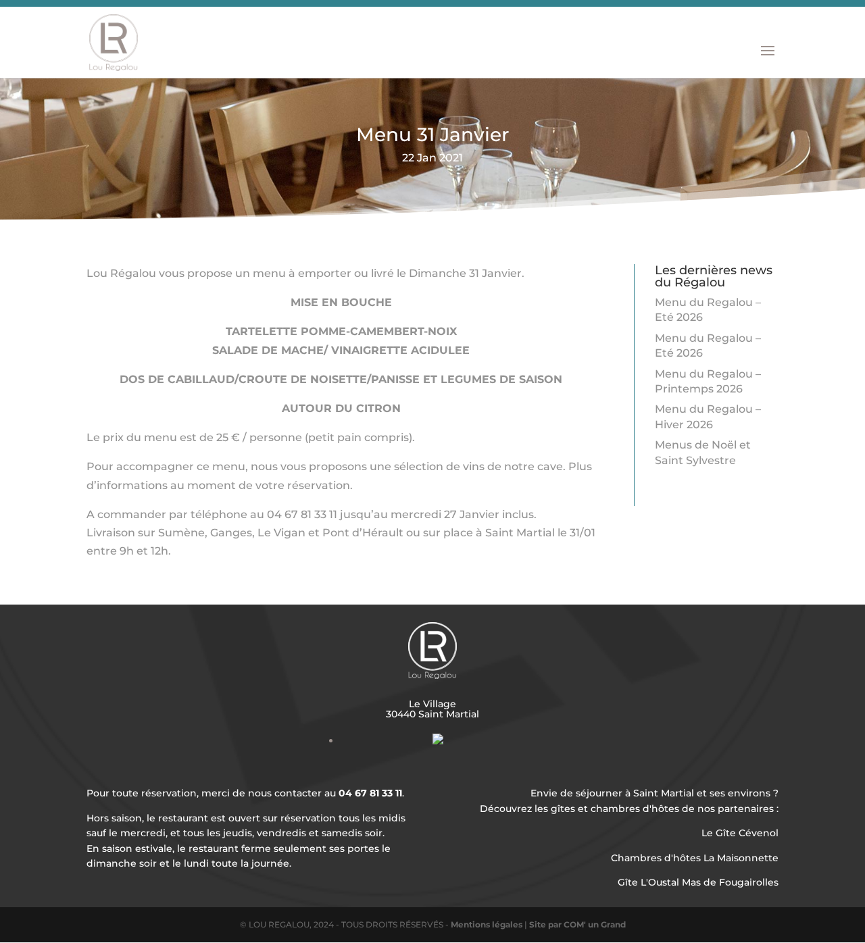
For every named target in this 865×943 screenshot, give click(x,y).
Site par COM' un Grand (577, 924)
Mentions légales (486, 924)
